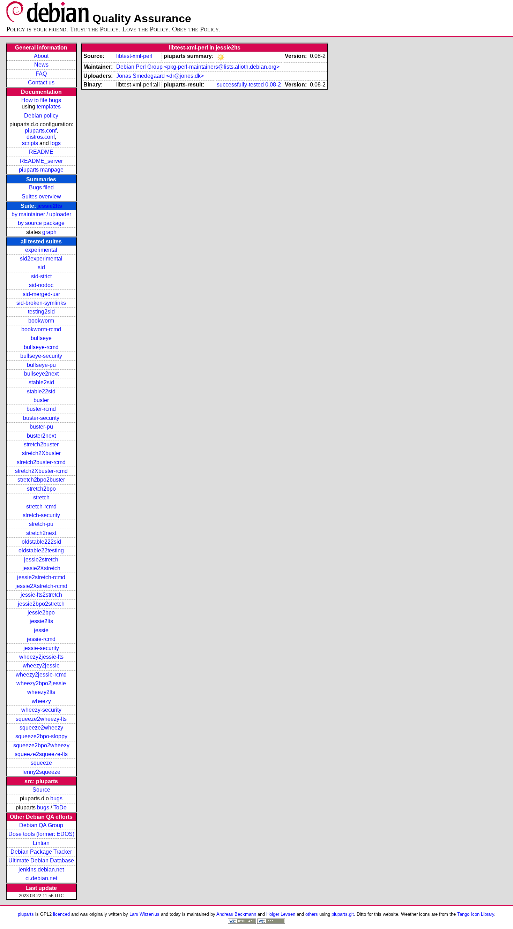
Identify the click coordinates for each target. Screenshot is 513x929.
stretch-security (41, 515)
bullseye (41, 338)
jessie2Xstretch (41, 568)
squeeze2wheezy (41, 728)
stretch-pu (41, 524)
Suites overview (41, 196)
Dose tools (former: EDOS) (41, 834)
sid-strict (41, 276)
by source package (41, 223)
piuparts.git (343, 914)
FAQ (41, 74)
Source (41, 790)
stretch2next (41, 533)
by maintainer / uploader (41, 214)
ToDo (60, 807)
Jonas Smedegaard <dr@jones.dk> (160, 76)
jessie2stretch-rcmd (41, 577)
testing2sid (41, 312)
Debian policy (41, 116)
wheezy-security (41, 710)
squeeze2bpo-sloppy (41, 736)
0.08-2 (273, 85)
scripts (30, 143)
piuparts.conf (41, 131)
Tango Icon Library (475, 914)
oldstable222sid (41, 542)
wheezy (41, 701)
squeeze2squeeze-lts (41, 754)
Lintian (41, 843)
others (311, 914)
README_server (41, 161)
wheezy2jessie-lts (41, 657)
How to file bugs (41, 100)
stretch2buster (41, 444)
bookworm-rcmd (41, 329)
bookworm (41, 321)
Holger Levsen (280, 914)
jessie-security (41, 648)
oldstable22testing (41, 550)
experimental (41, 250)
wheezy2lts (41, 692)
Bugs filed (41, 187)
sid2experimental (41, 259)
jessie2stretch (41, 559)
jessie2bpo (41, 612)
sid (41, 267)
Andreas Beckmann (236, 914)
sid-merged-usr (41, 294)
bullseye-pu (41, 365)
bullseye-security (41, 356)
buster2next (41, 436)
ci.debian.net (41, 878)
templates (49, 106)
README (41, 152)
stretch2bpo (41, 489)
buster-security (41, 418)
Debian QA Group (41, 825)
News (41, 65)
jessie (41, 630)
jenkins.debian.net (41, 870)
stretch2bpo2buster (41, 480)
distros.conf (41, 137)
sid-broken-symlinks (41, 303)
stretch (41, 497)
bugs (56, 798)
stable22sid (41, 391)
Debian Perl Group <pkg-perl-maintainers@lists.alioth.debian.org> (198, 67)
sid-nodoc (41, 285)
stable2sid (41, 382)
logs (55, 143)
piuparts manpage (41, 170)
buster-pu (41, 427)
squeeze (41, 763)
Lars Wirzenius (144, 914)
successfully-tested (240, 85)
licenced (61, 914)
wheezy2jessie (41, 666)
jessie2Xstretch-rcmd (41, 586)
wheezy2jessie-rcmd (41, 675)
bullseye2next (41, 374)
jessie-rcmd (41, 639)
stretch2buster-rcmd (41, 462)
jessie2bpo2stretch (41, 604)
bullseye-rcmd (41, 347)
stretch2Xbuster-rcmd (41, 471)
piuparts (26, 914)
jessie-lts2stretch (41, 595)
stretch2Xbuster (41, 453)
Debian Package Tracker (41, 852)
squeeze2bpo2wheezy (41, 745)
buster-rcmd (41, 409)
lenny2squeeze (41, 772)
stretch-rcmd (41, 506)
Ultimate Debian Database (41, 860)
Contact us (41, 82)
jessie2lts (49, 206)
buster (41, 400)
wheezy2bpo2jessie (41, 683)
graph (49, 232)
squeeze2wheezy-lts (41, 719)
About (41, 56)
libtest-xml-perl (134, 56)
